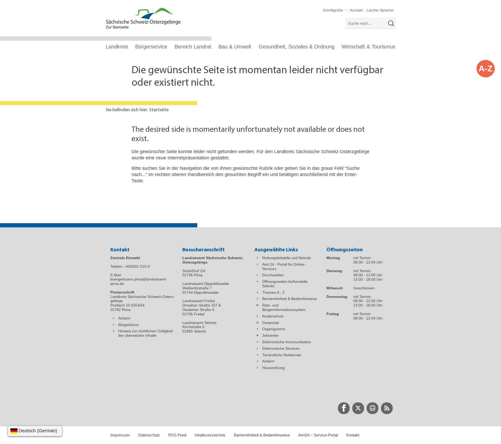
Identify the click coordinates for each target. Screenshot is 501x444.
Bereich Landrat (193, 46)
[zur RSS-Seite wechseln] (387, 408)
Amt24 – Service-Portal (318, 435)
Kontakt (352, 435)
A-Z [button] (486, 68)
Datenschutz (149, 435)
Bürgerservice (151, 46)
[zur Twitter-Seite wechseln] (358, 408)
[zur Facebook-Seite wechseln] (344, 408)
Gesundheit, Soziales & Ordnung (297, 46)
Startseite (159, 110)
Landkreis (117, 46)
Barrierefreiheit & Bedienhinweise (262, 435)
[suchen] (391, 23)
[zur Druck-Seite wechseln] (372, 408)
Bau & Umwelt (234, 46)
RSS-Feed (177, 435)
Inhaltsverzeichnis (210, 435)
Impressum (120, 435)
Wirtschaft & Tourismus (368, 46)
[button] (334, 10)
